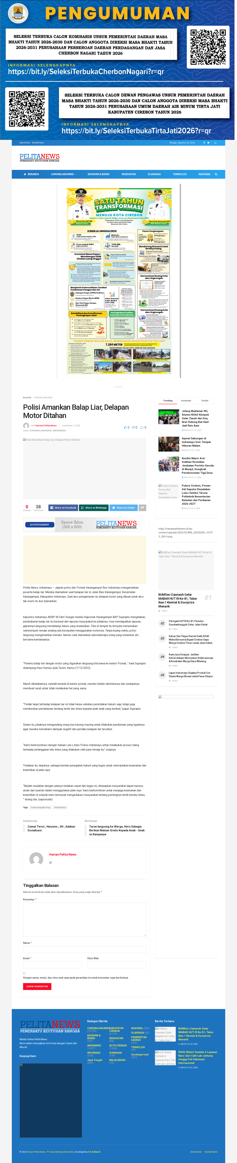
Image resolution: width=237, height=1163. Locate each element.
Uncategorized (140, 1054)
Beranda (27, 397)
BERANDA (33, 174)
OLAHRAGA (154, 174)
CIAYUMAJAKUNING (62, 174)
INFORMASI (93, 1052)
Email (27, 958)
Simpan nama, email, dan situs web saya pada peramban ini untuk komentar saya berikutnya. (76, 977)
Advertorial (25, 143)
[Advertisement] (84, 560)
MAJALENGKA (117, 1060)
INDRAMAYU (59, 430)
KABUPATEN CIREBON (116, 1029)
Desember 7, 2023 (71, 425)
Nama (27, 942)
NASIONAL (205, 174)
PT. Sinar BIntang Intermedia (60, 1152)
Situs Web (93, 958)
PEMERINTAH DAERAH (139, 1038)
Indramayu (60, 807)
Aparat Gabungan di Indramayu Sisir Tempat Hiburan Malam (196, 442)
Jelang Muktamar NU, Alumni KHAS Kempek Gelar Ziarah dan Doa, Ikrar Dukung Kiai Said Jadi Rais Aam (195, 418)
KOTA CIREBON (118, 1045)
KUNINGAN (115, 1052)
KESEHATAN (129, 174)
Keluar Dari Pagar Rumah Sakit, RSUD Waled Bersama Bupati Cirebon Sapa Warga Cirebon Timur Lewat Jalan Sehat (190, 639)
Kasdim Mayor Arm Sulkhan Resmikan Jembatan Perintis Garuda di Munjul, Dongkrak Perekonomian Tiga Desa (198, 465)
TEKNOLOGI (180, 174)
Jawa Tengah (94, 1060)
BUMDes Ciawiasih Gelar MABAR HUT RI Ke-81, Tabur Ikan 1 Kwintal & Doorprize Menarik (177, 600)
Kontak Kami (38, 143)
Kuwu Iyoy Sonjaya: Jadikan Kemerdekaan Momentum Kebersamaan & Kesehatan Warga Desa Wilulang (191, 658)
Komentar (30, 899)
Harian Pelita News (46, 425)
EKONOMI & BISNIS (98, 174)
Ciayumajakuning (40, 807)
